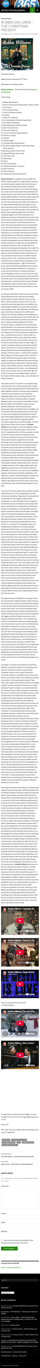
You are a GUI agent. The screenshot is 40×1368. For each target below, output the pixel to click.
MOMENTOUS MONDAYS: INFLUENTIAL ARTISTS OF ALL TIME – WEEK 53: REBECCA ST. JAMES (19, 1341)
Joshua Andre (15, 1325)
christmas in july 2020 (19, 1140)
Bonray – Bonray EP (19, 1356)
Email (3, 1222)
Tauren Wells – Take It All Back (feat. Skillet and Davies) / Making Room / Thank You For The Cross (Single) (19, 1319)
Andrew (3, 1340)
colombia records (9, 1142)
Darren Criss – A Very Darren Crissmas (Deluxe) (17, 1163)
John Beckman (6, 1356)
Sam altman (5, 1311)
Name (3, 1213)
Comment (5, 1186)
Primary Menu (37, 10)
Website (4, 1231)
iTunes (7, 92)
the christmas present (10, 1145)
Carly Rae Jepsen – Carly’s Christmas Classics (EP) (17, 1155)
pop (19, 1142)
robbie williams (28, 1142)
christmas (6, 1140)
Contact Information (20, 1352)
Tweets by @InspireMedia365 (10, 1267)
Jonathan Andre (19, 34)
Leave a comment (32, 34)
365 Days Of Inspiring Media (13, 10)
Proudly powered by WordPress (10, 1365)
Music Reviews (6, 18)
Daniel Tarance (6, 1352)
